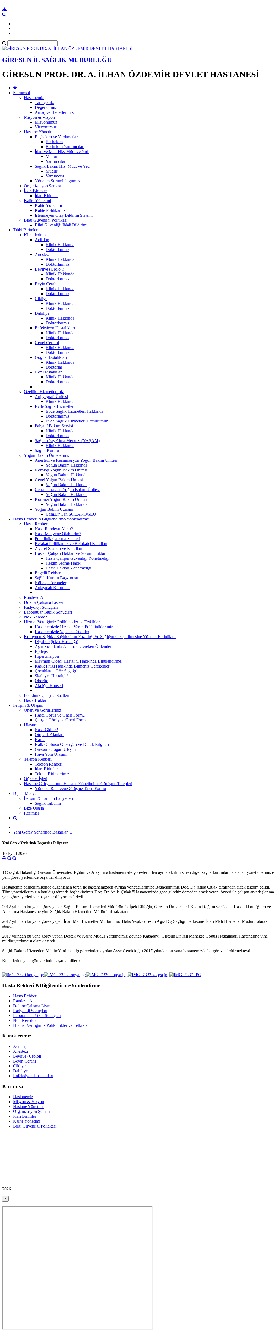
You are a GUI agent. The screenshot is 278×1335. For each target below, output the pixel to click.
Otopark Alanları (49, 734)
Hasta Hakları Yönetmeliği (68, 568)
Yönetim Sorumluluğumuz (57, 181)
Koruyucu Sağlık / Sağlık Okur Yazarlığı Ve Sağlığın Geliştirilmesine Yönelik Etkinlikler (100, 636)
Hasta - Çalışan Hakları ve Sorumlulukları (70, 553)
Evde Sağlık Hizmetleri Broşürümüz (77, 421)
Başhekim (54, 141)
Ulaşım (30, 724)
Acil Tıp (42, 239)
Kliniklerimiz (35, 234)
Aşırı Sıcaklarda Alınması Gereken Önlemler (73, 646)
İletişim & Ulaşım (28, 705)
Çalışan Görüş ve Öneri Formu (61, 720)
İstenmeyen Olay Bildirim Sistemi (64, 215)
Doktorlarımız (58, 249)
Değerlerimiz (46, 107)
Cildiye (41, 298)
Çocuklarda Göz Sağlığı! (56, 671)
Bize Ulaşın (34, 808)
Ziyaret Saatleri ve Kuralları (58, 548)
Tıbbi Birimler (25, 230)
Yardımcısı (55, 176)
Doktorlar (54, 367)
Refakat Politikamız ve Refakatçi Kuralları (71, 543)
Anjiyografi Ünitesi (51, 396)
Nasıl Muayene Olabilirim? (58, 533)
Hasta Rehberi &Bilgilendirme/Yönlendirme (51, 519)
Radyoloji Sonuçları (41, 607)
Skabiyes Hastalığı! (51, 675)
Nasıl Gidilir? (46, 729)
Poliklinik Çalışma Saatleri (57, 538)
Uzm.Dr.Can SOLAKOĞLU (71, 514)
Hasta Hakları (36, 700)
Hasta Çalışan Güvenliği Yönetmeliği (77, 558)
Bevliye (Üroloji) (49, 269)
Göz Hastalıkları (49, 372)
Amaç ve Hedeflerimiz (54, 112)
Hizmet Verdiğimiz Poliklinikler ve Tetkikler (62, 622)
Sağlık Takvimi (48, 803)
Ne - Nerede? (35, 617)
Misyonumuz (46, 122)
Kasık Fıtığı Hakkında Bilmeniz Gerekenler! (73, 666)
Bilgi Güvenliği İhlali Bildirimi (61, 225)
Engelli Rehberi (48, 573)
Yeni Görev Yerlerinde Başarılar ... (42, 832)
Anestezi (42, 254)
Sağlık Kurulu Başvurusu (56, 577)
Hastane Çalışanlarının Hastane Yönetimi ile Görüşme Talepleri (78, 783)
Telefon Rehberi (38, 759)
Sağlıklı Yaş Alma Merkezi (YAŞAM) (67, 440)
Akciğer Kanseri (49, 685)
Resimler (31, 813)
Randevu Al (34, 597)
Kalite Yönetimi (37, 200)
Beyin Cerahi (46, 283)
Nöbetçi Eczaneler (50, 582)
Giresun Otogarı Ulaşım (55, 749)
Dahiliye (42, 313)
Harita (40, 739)
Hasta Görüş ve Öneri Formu (60, 715)
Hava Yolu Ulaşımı (51, 754)
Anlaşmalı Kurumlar (52, 587)
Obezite (41, 680)
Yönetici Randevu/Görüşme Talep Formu (70, 788)
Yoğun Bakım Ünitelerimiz (47, 455)
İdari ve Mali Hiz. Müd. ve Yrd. (62, 151)
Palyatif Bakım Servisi (54, 426)
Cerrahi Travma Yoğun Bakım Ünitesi (67, 489)
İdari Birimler (35, 190)
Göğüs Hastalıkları (51, 357)
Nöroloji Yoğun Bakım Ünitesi (61, 470)
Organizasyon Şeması (42, 185)
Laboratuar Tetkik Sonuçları (48, 612)
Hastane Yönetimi (39, 132)
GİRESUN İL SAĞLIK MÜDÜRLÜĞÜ (57, 59)
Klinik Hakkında (60, 244)
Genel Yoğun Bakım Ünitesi (59, 479)
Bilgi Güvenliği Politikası (45, 220)
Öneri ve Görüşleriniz (42, 710)
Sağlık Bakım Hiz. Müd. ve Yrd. (63, 166)
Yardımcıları (56, 161)
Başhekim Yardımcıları (65, 146)
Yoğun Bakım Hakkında (66, 465)
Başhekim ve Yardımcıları (57, 136)
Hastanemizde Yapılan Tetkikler (62, 631)
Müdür (51, 156)
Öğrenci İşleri (35, 778)
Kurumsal (21, 92)
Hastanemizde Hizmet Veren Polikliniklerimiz (74, 626)
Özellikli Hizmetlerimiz (44, 391)
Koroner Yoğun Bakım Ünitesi (61, 499)
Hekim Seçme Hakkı (63, 563)
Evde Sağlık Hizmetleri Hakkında (74, 411)
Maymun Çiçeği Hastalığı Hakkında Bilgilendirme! (78, 661)
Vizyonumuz (46, 127)
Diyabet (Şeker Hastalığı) (56, 641)
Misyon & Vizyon (39, 117)
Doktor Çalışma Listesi (43, 602)
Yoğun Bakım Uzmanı (54, 509)
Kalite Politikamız (50, 210)
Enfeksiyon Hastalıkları (55, 328)
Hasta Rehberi (36, 524)
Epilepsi (42, 651)
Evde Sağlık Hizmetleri (55, 406)
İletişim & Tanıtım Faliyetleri (48, 798)
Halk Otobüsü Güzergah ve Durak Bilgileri (72, 744)
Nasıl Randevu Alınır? (54, 528)
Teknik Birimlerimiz (52, 773)
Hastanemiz (34, 97)
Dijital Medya (25, 793)
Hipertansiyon (47, 656)
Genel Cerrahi (47, 342)
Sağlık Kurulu (47, 450)
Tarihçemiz (44, 102)
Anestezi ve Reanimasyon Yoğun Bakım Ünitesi (76, 460)
